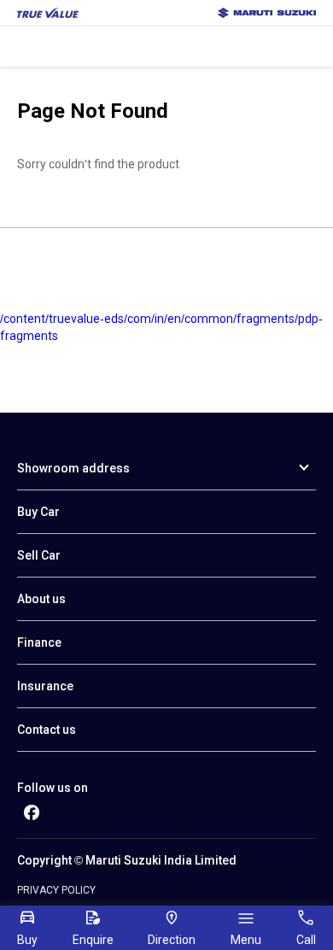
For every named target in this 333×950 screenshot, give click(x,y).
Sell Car (39, 555)
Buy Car (38, 512)
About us (41, 599)
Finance (39, 642)
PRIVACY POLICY (56, 890)
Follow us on (52, 788)
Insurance (45, 686)
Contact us (46, 729)
